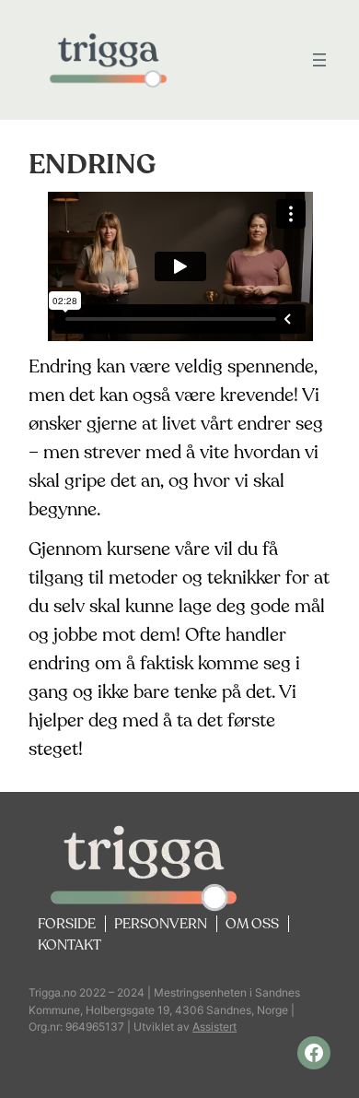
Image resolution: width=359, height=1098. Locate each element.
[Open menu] (319, 60)
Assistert (214, 1026)
